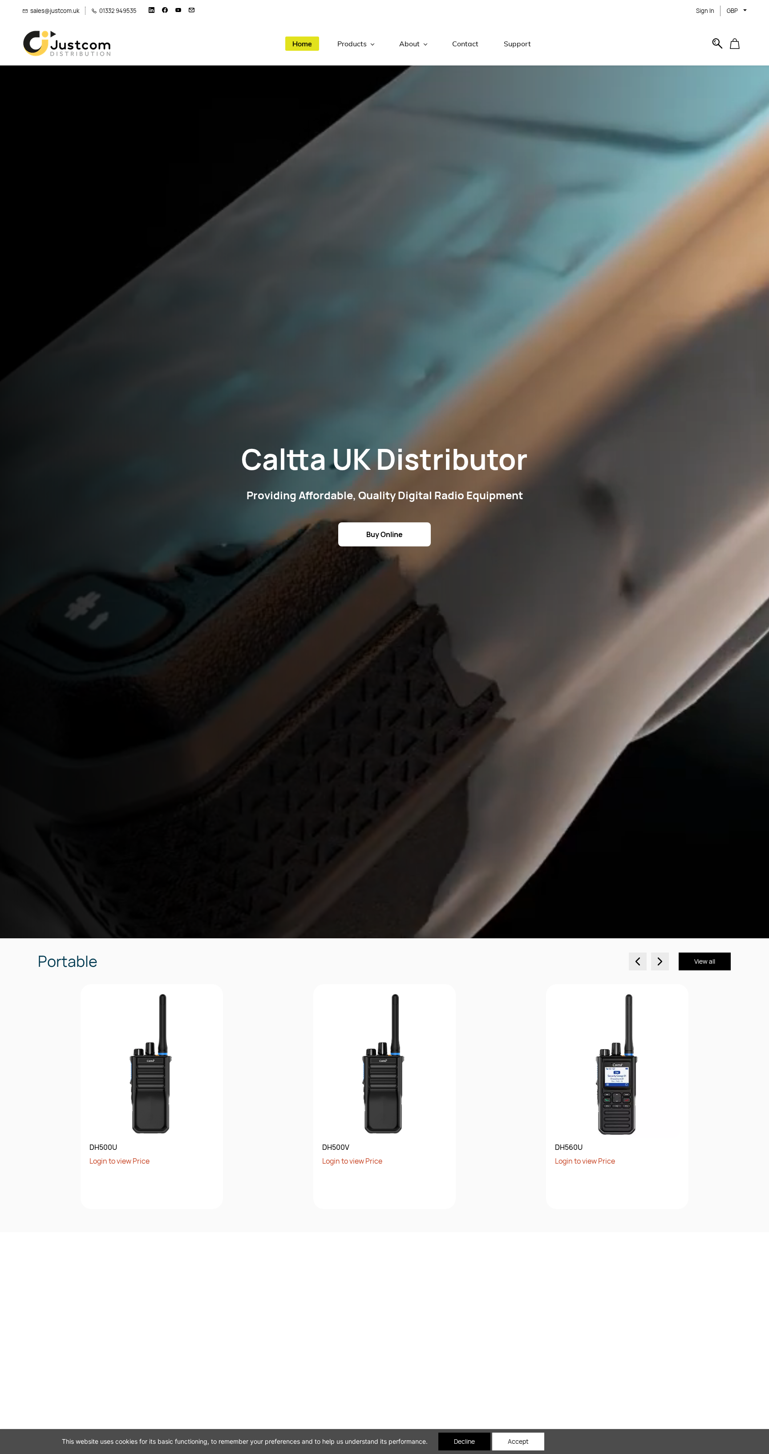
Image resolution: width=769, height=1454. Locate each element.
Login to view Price (119, 1161)
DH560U (569, 1147)
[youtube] (178, 11)
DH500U (103, 1147)
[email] (191, 11)
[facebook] (165, 11)
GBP (732, 11)
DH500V (335, 1147)
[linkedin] (151, 11)
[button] (738, 43)
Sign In (705, 11)
